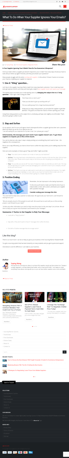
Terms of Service (8, 426)
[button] (32, 325)
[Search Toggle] (60, 6)
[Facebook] (57, 1)
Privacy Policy (7, 423)
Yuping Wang (9, 65)
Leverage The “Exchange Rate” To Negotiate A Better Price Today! (34, 307)
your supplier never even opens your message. (52, 89)
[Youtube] (62, 1)
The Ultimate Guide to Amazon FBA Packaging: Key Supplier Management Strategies (32, 358)
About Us (6, 342)
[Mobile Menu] (64, 6)
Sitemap (6, 432)
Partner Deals (8, 339)
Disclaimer (7, 429)
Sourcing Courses (8, 1)
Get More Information (34, 251)
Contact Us (16, 1)
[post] (5, 358)
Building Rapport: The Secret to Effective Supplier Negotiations (56, 308)
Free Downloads (8, 336)
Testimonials (7, 333)
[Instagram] (65, 1)
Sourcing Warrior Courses (11, 330)
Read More (6, 319)
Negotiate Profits (33, 65)
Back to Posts (8, 25)
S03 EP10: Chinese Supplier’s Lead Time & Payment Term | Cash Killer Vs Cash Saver (12, 308)
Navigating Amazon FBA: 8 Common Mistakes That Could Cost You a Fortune (30, 363)
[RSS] (59, 1)
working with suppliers (31, 77)
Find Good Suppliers (22, 65)
